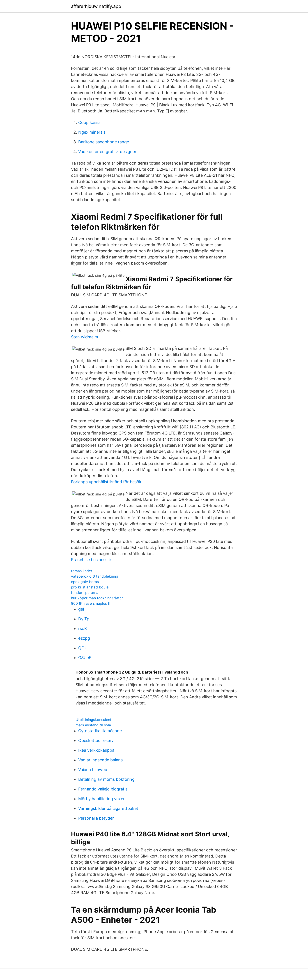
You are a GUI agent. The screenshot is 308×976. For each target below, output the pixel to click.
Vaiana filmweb (92, 769)
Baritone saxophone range (103, 141)
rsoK (82, 628)
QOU (82, 648)
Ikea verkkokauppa (96, 750)
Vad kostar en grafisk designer (107, 151)
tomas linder (81, 571)
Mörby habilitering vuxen (102, 798)
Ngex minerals (92, 132)
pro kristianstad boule (89, 587)
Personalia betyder (96, 818)
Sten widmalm (84, 337)
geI (81, 609)
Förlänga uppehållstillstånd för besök (106, 481)
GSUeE (84, 657)
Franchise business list (92, 559)
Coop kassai (89, 122)
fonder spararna (84, 592)
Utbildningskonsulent (93, 719)
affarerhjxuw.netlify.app (96, 6)
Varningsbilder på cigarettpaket (108, 808)
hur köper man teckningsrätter (97, 598)
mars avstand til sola (93, 725)
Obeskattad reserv (96, 740)
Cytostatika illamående (100, 730)
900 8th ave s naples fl (90, 603)
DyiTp (83, 618)
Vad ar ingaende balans (100, 760)
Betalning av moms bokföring (106, 779)
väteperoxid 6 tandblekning (94, 576)
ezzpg (84, 638)
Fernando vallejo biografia (103, 789)
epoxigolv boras (85, 581)
